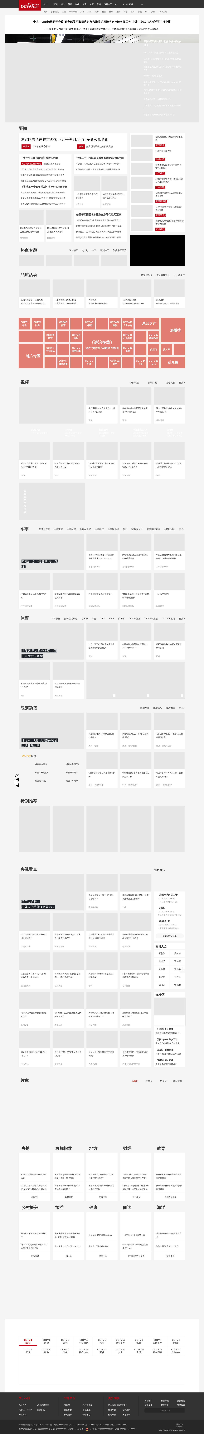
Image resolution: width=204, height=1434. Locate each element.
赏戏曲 (177, 985)
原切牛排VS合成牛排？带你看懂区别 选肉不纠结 (101, 936)
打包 (124, 785)
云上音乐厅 (179, 275)
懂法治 (162, 985)
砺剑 (125, 529)
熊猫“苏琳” (99, 785)
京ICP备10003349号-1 (76, 1429)
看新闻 (162, 953)
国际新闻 (24, 238)
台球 (124, 656)
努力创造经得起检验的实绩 (99, 146)
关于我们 (148, 1403)
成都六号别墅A (72, 764)
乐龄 (118, 12)
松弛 (90, 785)
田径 (158, 656)
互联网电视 (87, 1405)
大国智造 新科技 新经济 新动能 (98, 302)
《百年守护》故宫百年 (167, 1039)
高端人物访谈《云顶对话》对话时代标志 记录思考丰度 (33, 302)
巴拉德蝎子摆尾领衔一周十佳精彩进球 (67, 685)
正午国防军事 (26, 606)
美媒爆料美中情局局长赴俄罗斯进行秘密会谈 (135, 410)
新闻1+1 (24, 1025)
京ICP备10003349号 (59, 1429)
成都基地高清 (41, 764)
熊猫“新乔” (167, 785)
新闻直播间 (161, 201)
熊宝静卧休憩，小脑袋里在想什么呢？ (101, 735)
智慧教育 (181, 1407)
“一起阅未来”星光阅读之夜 (133, 1235)
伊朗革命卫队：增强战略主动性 (33, 596)
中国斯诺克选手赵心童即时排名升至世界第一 (135, 646)
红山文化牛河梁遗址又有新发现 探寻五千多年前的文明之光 (34, 1187)
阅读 (126, 12)
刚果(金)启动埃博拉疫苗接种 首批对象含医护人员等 (98, 237)
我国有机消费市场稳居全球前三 (33, 1235)
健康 (111, 12)
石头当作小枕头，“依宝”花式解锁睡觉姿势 (169, 735)
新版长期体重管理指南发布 (100, 1235)
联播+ (26, 146)
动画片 (149, 1081)
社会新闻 (79, 204)
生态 (64, 12)
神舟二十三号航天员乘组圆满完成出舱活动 (100, 158)
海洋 (161, 1207)
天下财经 (160, 173)
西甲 (23, 695)
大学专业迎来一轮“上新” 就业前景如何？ (101, 897)
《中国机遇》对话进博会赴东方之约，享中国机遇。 (66, 302)
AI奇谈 (68, 430)
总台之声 (23, 1405)
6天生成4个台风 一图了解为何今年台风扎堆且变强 (98, 169)
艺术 (133, 12)
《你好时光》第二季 (168, 894)
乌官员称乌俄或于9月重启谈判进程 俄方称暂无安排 (98, 220)
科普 (104, 12)
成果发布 (181, 1403)
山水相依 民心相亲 (41, 146)
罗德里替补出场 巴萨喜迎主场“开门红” (34, 685)
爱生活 (162, 969)
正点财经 (160, 229)
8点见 (85, 250)
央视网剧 (152, 382)
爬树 (158, 785)
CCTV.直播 (128, 4)
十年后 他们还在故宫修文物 (167, 1043)
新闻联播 (160, 145)
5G (146, 12)
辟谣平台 (112, 1410)
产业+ (153, 12)
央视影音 (68, 1410)
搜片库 (166, 349)
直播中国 (108, 4)
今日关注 (92, 1025)
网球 (90, 656)
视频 (70, 4)
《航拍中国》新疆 (164, 1060)
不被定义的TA (140, 430)
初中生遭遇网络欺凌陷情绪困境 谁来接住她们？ (135, 936)
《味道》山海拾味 (164, 1050)
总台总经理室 (43, 1405)
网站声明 (23, 1415)
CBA (111, 618)
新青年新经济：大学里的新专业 (157, 99)
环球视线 (126, 1025)
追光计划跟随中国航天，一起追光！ (168, 302)
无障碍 (165, 7)
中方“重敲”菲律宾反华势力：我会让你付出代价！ (102, 410)
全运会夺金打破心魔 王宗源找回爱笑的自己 (34, 936)
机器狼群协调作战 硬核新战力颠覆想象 (101, 975)
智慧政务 (165, 1407)
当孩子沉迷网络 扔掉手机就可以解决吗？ (114, 196)
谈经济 (162, 977)
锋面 (94, 250)
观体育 (177, 953)
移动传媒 (68, 1415)
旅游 (97, 12)
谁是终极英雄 (153, 529)
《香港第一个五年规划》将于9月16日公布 (44, 186)
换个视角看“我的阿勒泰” (166, 1064)
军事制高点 (113, 529)
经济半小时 (93, 907)
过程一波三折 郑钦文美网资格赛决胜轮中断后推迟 (101, 646)
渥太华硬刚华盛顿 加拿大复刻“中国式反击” (169, 410)
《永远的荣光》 (163, 594)
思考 (90, 746)
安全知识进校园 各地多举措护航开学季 (169, 1187)
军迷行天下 (137, 529)
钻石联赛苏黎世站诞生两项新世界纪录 (169, 646)
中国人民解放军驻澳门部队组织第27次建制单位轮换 (169, 557)
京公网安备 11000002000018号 (102, 1429)
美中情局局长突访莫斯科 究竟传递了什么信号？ (101, 1015)
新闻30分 (160, 215)
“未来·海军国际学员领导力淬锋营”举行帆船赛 (135, 596)
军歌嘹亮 (160, 606)
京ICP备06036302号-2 (41, 1429)
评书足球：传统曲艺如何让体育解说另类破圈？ (67, 1187)
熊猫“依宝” (166, 746)
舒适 (158, 746)
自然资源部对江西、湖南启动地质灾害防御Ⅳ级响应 (43, 192)
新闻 (56, 4)
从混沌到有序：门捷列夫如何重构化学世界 (135, 1054)
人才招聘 (126, 1415)
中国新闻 (160, 187)
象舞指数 (63, 1148)
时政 (46, 4)
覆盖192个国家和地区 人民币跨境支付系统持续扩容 (43, 204)
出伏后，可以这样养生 (98, 1246)
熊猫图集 (170, 708)
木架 (124, 746)
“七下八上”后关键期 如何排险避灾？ (33, 1015)
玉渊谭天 (104, 250)
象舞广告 (41, 1410)
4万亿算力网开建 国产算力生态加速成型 (161, 53)
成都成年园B (40, 781)
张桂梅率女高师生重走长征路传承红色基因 (101, 1187)
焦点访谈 (160, 159)
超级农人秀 (26, 986)
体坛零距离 (26, 946)
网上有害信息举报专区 (118, 1405)
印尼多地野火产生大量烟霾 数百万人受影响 (58, 230)
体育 (84, 4)
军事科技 (99, 529)
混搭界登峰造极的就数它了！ (168, 1033)
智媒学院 (165, 1403)
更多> (182, 382)
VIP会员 (56, 618)
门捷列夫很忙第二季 (131, 1064)
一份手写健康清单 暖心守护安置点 (87, 196)
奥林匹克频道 (70, 618)
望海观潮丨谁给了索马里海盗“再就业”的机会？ (135, 465)
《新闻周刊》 (164, 921)
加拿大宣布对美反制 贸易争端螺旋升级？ (135, 1015)
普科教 (177, 969)
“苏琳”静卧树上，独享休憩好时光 (102, 775)
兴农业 (177, 977)
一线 (124, 907)
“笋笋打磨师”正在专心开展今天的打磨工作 (135, 775)
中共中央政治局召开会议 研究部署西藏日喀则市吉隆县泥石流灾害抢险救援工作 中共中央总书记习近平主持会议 (102, 21)
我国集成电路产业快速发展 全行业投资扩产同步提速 (43, 181)
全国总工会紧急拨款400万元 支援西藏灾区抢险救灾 (43, 198)
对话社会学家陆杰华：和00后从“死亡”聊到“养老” (33, 465)
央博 (82, 12)
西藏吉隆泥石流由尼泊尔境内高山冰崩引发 (67, 465)
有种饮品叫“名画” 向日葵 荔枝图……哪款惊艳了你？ (67, 975)
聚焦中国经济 (119, 250)
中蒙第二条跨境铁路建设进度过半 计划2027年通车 (98, 164)
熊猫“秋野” (133, 785)
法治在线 (25, 1064)
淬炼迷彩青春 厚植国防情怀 (100, 594)
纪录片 (163, 1081)
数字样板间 (146, 275)
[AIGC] (154, 4)
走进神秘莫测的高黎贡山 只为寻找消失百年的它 (67, 936)
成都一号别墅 (72, 781)
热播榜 (175, 330)
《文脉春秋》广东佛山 (167, 1019)
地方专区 (33, 356)
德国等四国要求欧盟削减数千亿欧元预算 (98, 214)
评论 (63, 4)
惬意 (96, 746)
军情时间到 (169, 529)
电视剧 (135, 1081)
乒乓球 (121, 618)
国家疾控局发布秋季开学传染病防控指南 (169, 1176)
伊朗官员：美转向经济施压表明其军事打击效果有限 (98, 232)
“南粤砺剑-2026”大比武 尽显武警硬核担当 (68, 1015)
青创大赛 (170, 382)
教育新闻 (107, 204)
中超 (94, 618)
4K (116, 4)
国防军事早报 (94, 606)
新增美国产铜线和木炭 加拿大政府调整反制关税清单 (98, 226)
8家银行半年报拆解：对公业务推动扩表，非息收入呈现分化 (135, 1187)
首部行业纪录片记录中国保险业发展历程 (133, 302)
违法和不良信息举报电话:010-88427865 (111, 1425)
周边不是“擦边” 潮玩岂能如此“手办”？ (33, 1054)
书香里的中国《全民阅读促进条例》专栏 (135, 1246)
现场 (124, 420)
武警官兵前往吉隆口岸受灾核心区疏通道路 (135, 557)
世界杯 (84, 618)
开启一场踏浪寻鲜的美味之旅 (168, 1054)
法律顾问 (126, 1410)
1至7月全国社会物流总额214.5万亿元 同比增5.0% (42, 169)
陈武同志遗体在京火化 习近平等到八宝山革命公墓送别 (64, 139)
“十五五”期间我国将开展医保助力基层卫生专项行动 (34, 1246)
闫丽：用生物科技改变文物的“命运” (101, 1054)
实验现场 (92, 946)
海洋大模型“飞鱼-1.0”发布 (167, 1246)
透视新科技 (59, 946)
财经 (77, 4)
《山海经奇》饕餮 (164, 1029)
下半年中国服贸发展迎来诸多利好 (39, 158)
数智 (140, 12)
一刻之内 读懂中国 (39, 433)
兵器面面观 (85, 529)
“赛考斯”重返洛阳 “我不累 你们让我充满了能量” (102, 465)
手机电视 (86, 1410)
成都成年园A (71, 772)
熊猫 (99, 4)
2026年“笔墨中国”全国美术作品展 (33, 1176)
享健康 (177, 961)
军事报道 (58, 529)
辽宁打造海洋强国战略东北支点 (169, 1235)
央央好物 (163, 12)
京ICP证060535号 (25, 1429)
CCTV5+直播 (151, 618)
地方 (46, 12)
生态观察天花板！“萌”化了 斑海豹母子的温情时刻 (33, 975)
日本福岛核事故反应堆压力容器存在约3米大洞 (30, 230)
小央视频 (134, 382)
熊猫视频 (144, 708)
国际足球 (58, 695)
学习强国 (73, 250)
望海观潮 (160, 420)
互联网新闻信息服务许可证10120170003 (34, 1425)
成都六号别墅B (41, 772)
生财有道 (58, 986)
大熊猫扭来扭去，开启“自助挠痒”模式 (135, 735)
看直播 (173, 362)
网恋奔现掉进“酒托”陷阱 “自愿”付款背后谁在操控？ (135, 897)
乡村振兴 (55, 12)
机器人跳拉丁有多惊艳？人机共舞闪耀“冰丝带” (101, 1176)
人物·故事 (93, 1064)
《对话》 (162, 908)
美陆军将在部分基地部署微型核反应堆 (67, 596)
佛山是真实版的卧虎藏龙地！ (168, 1022)
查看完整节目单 (170, 936)
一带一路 (73, 12)
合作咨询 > (165, 1413)
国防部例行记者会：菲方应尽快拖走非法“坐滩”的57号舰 (101, 557)
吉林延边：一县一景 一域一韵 (67, 1246)
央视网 (67, 1405)
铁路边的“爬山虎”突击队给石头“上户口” (68, 1054)
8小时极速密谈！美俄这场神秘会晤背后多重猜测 (135, 975)
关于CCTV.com (25, 1410)
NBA (102, 618)
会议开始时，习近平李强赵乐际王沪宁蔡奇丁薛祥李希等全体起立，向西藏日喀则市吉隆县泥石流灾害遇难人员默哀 (102, 29)
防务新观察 (44, 529)
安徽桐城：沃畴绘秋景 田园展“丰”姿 (159, 115)
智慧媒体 (148, 1407)
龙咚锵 (170, 430)
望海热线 (112, 1415)
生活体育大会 (163, 275)
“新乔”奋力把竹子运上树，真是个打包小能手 (169, 775)
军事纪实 (71, 529)
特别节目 (177, 1081)
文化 (89, 12)
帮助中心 (86, 1415)
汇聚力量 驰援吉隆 (163, 151)
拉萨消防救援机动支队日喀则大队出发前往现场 (169, 465)
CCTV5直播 (135, 618)
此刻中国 (35, 430)
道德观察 (58, 1064)
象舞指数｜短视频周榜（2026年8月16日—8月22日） (67, 1176)
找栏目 (153, 349)
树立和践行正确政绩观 (31, 164)
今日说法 (126, 946)
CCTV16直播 (168, 618)
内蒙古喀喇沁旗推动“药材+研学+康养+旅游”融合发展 (67, 1235)
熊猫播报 (157, 708)
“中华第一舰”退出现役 (153, 76)
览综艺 (162, 961)
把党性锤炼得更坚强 (51, 164)
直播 (29, 755)
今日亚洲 (126, 986)
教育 (92, 4)
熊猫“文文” (133, 746)
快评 (81, 146)
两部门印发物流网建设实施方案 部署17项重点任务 (42, 175)
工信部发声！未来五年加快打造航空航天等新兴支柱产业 (135, 1176)
